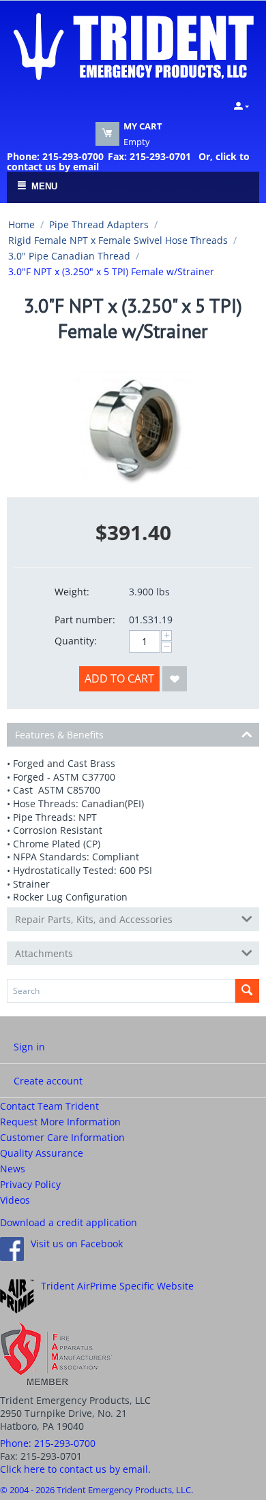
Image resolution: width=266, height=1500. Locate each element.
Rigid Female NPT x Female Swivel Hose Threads (118, 240)
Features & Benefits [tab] (59, 734)
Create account (48, 1080)
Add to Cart (119, 678)
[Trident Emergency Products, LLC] (133, 45)
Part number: (85, 619)
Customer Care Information (62, 1137)
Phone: (47, 1443)
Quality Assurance (41, 1152)
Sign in (29, 1046)
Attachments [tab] (44, 953)
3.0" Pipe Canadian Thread (69, 255)
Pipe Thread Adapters (99, 224)
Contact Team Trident (49, 1105)
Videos (15, 1199)
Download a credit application (68, 1222)
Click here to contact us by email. (75, 1469)
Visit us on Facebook (77, 1243)
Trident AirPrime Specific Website (117, 1285)
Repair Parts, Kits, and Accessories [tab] (94, 919)
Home (21, 224)
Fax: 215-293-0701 (149, 156)
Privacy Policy (30, 1184)
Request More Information (60, 1121)
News (12, 1168)
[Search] (247, 991)
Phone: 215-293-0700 (55, 156)
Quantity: (76, 640)
